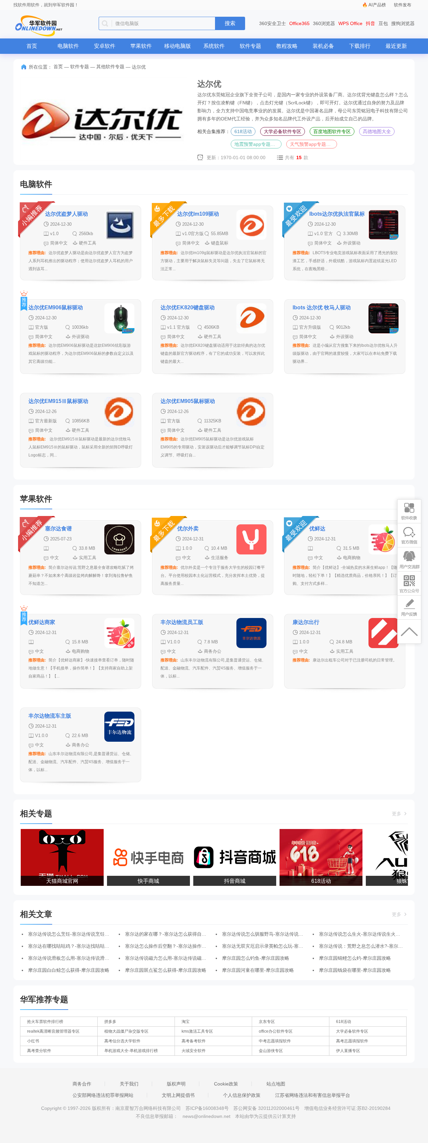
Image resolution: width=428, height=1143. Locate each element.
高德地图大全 (377, 131)
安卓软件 (104, 46)
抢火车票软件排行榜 (45, 1021)
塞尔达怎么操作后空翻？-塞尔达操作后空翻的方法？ (179, 946)
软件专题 (250, 46)
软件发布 (402, 4)
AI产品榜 (377, 4)
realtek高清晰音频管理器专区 (53, 1031)
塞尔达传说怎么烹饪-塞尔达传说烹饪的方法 (73, 934)
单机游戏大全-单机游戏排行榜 (131, 1050)
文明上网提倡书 (178, 1095)
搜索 (230, 23)
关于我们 (129, 1083)
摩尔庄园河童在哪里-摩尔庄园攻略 (258, 970)
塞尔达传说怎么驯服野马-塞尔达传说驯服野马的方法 (276, 934)
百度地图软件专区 (332, 131)
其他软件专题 (110, 66)
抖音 (370, 23)
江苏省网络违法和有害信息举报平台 (312, 1095)
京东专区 (267, 1021)
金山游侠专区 (271, 1050)
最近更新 (396, 46)
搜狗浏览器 (403, 23)
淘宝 (186, 1021)
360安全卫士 (272, 23)
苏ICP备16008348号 (207, 1108)
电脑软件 (68, 46)
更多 (397, 813)
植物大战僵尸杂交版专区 (126, 1031)
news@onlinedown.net (206, 1116)
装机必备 (323, 46)
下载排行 (359, 46)
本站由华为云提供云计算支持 (265, 1116)
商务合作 (82, 1083)
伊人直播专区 (348, 1050)
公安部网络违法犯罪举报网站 (103, 1095)
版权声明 (176, 1083)
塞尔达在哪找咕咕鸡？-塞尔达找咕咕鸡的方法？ (78, 946)
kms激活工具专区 (197, 1031)
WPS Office (350, 23)
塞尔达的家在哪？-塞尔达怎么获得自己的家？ (172, 934)
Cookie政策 (226, 1083)
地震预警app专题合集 (257, 144)
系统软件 (214, 46)
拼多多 (110, 1021)
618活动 (243, 131)
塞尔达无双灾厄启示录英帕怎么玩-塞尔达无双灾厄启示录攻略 (286, 946)
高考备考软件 (194, 1041)
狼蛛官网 (399, 881)
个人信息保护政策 (241, 1095)
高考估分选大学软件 (122, 1041)
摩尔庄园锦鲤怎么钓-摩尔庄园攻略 (355, 958)
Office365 (299, 23)
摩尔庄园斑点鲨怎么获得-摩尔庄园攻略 (165, 970)
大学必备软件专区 (282, 131)
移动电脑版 (177, 46)
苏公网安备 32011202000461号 (267, 1108)
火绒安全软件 (194, 1050)
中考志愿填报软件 (275, 1041)
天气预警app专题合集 (312, 144)
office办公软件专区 (276, 1031)
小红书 (33, 1041)
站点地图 (275, 1083)
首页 (31, 46)
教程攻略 (287, 46)
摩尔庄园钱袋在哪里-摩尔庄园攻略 (355, 970)
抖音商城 (226, 881)
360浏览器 (324, 23)
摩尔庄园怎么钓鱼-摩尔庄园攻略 (255, 958)
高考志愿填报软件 (352, 1041)
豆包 (383, 23)
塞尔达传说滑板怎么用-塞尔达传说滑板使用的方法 (80, 958)
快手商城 (140, 881)
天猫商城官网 (54, 881)
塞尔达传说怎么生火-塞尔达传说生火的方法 (364, 934)
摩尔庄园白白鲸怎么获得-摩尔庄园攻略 (68, 970)
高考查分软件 (39, 1050)
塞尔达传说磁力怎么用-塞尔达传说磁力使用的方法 (177, 958)
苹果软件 (141, 46)
